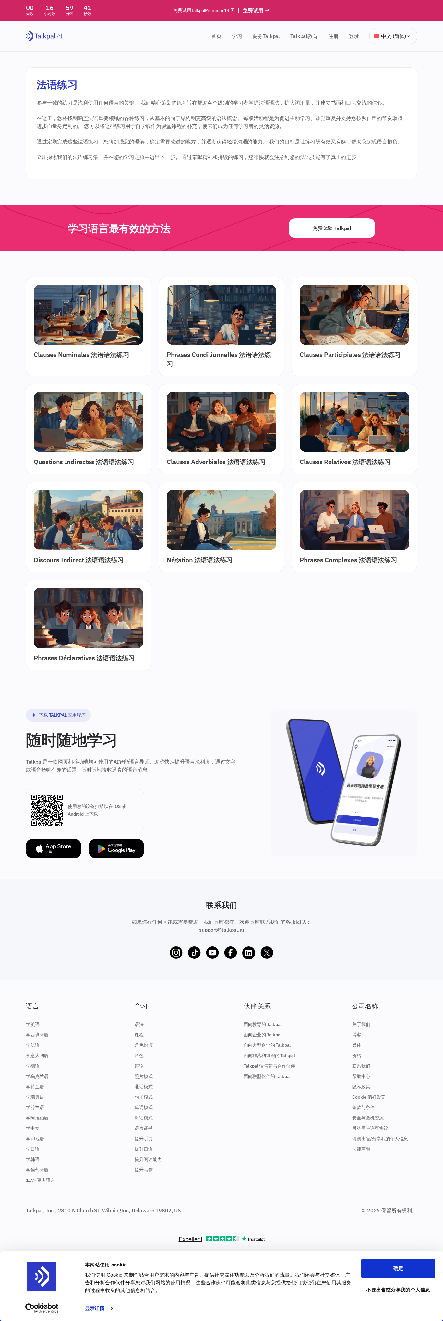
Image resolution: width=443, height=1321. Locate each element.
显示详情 (94, 1308)
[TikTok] (194, 952)
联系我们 (361, 1066)
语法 (139, 1024)
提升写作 (143, 1170)
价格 (356, 1055)
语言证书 (143, 1128)
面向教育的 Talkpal (263, 1024)
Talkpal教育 (304, 36)
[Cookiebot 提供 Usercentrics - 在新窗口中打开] (42, 1308)
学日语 (33, 1149)
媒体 (356, 1045)
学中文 (33, 1128)
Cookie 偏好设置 (368, 1097)
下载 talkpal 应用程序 (62, 715)
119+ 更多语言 (40, 1180)
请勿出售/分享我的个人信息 (380, 1139)
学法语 (33, 1045)
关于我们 (361, 1024)
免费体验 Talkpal (332, 228)
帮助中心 (361, 1076)
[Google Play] (116, 848)
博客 (356, 1035)
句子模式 (143, 1097)
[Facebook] (230, 952)
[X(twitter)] (266, 952)
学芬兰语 (35, 1107)
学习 (237, 36)
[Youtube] (212, 952)
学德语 (33, 1066)
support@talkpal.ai (221, 929)
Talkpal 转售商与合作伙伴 (269, 1066)
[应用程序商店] (53, 848)
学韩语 (33, 1159)
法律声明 (361, 1149)
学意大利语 (37, 1055)
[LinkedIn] (248, 952)
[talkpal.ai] (44, 36)
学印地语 (35, 1139)
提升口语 (143, 1149)
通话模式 (143, 1087)
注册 (333, 36)
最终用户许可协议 (370, 1128)
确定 (398, 1268)
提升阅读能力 (148, 1159)
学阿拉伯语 (37, 1118)
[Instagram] (176, 952)
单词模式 (143, 1107)
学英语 (33, 1024)
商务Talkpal (266, 36)
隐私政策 (361, 1087)
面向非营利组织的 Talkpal (269, 1055)
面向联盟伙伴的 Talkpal (267, 1076)
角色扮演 (143, 1045)
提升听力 (143, 1139)
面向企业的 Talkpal (263, 1035)
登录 (354, 36)
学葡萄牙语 (37, 1170)
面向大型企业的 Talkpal (267, 1045)
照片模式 (143, 1076)
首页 (216, 36)
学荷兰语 (35, 1087)
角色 (139, 1055)
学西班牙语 (37, 1035)
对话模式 (143, 1118)
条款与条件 (363, 1107)
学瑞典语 (35, 1097)
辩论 (139, 1066)
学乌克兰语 (37, 1076)
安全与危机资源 (368, 1118)
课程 (139, 1035)
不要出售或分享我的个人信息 (398, 1289)
